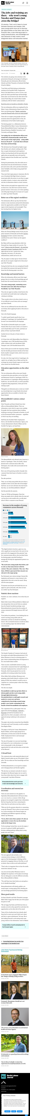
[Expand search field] (23, 3)
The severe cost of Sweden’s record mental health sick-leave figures (14, 1028)
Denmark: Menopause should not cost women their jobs (13, 1002)
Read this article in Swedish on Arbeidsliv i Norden (14, 104)
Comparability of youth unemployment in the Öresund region (13, 926)
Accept (13, 1111)
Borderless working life (6, 9)
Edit (26, 1115)
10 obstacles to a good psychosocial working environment (14, 1055)
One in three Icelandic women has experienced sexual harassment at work (13, 1062)
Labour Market (5, 935)
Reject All (7, 1111)
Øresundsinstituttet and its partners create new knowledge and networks (12, 782)
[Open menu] (27, 3)
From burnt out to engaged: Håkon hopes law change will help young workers (14, 975)
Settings (19, 1111)
